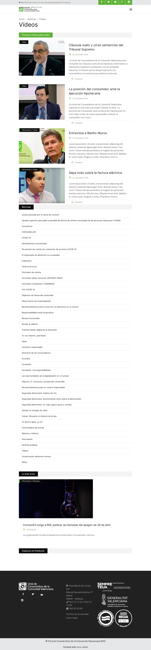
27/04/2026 (31, 530)
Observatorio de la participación (36, 301)
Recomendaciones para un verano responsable (43, 387)
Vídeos (25, 450)
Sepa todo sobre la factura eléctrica (95, 173)
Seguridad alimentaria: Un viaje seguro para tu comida (46, 404)
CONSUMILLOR (29, 232)
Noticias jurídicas (29, 445)
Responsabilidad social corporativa (37, 312)
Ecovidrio (26, 358)
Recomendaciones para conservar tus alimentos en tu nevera (50, 307)
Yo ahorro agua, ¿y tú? (32, 422)
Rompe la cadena (29, 324)
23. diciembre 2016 (80, 138)
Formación (26, 364)
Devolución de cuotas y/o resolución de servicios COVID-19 (49, 249)
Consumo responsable (32, 347)
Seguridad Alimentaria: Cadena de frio (39, 393)
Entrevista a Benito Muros (88, 133)
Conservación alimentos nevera (36, 456)
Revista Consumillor (31, 318)
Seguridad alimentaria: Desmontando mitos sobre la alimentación (51, 399)
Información (26, 130)
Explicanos (27, 261)
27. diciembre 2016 (80, 98)
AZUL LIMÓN (82, 647)
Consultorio (27, 226)
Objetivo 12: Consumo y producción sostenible (43, 381)
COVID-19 (26, 238)
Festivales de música (31, 272)
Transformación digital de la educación (39, 330)
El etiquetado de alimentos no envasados (41, 255)
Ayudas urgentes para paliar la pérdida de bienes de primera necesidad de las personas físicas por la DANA (71, 220)
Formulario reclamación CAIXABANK (38, 284)
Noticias (31, 19)
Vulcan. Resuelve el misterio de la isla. (39, 416)
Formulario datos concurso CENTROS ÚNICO (42, 278)
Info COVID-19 (28, 289)
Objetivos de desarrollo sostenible (37, 295)
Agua (24, 341)
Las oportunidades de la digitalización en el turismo (45, 376)
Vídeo (24, 42)
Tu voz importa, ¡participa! (34, 335)
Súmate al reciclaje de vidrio (34, 410)
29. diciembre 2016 (80, 54)
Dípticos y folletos (30, 433)
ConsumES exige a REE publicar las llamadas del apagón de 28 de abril (66, 524)
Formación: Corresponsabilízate (36, 370)
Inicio (21, 19)
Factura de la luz (29, 266)
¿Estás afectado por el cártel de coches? (40, 215)
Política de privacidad (77, 614)
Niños (24, 462)
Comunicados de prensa (33, 427)
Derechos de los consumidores (36, 353)
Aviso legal (71, 617)
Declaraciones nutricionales (34, 243)
